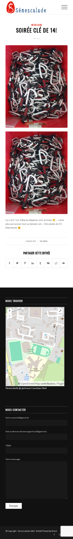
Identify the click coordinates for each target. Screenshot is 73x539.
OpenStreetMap (30, 383)
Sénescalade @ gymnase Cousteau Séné (26, 388)
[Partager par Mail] (64, 263)
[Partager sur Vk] (48, 263)
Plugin (60, 383)
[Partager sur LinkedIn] (32, 263)
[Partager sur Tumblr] (40, 263)
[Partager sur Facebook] (9, 263)
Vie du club (36, 24)
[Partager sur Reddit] (56, 263)
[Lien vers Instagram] (59, 534)
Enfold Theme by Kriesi (46, 531)
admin (45, 241)
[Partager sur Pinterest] (25, 263)
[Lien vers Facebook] (54, 534)
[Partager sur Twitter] (17, 263)
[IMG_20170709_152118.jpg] (36, 86)
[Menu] (63, 7)
